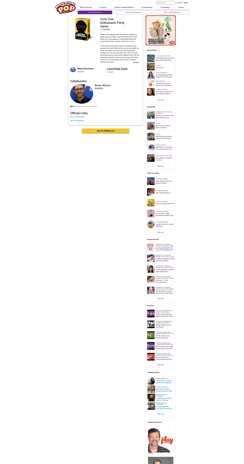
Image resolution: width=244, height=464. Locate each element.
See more (160, 100)
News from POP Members (172, 12)
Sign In (186, 2)
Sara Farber (106, 29)
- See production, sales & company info (86, 106)
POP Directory (86, 7)
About (181, 7)
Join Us (179, 2)
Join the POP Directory (95, 12)
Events (103, 7)
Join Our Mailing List (105, 131)
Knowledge (165, 7)
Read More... (136, 62)
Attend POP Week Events (133, 12)
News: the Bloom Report (124, 7)
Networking (147, 7)
